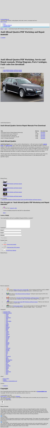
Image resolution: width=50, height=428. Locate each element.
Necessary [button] (3, 414)
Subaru (7, 366)
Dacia (7, 339)
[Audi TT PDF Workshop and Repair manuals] (5, 182)
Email (2, 232)
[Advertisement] (25, 10)
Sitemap (4, 379)
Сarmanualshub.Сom (42, 391)
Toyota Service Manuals (11, 250)
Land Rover (8, 356)
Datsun (7, 344)
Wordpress (18, 396)
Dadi (7, 341)
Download (43, 132)
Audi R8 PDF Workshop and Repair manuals (12, 192)
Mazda (7, 358)
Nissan (7, 362)
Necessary (4, 416)
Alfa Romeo (8, 317)
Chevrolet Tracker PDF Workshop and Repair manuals (27, 297)
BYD (7, 330)
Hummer (7, 349)
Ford (7, 345)
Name (2, 230)
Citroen (7, 338)
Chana (7, 332)
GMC (7, 347)
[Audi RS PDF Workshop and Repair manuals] (5, 186)
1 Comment (3, 37)
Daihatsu (7, 343)
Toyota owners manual (11, 244)
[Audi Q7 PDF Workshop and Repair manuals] (5, 195)
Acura (7, 315)
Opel (7, 363)
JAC (7, 354)
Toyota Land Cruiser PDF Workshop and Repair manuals (26, 301)
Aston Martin (8, 321)
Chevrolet (8, 336)
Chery (7, 335)
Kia (6, 355)
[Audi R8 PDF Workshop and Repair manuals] (5, 190)
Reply (4, 212)
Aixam (7, 316)
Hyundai (7, 350)
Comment (3, 227)
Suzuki (7, 368)
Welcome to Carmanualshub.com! (10, 381)
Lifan (7, 357)
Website (2, 235)
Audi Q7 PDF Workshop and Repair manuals (12, 196)
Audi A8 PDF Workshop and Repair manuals (12, 70)
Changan (7, 334)
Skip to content (4, 21)
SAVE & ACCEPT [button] (5, 426)
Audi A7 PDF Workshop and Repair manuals (12, 71)
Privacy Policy (6, 378)
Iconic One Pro (4, 396)
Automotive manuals (7, 313)
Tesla (7, 369)
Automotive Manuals (7, 25)
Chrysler (7, 337)
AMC (7, 318)
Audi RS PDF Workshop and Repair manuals (12, 187)
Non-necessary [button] (4, 420)
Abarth (7, 314)
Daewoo (7, 342)
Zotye (7, 374)
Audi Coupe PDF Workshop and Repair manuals (31, 199)
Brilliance (8, 327)
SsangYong (8, 365)
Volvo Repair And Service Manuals (22, 293)
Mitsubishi (8, 361)
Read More (8, 398)
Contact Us (5, 385)
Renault (7, 364)
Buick (7, 329)
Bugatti (7, 328)
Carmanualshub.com (5, 19)
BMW (7, 325)
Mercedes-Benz (9, 359)
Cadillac (7, 331)
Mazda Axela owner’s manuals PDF (21, 289)
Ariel (7, 320)
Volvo (7, 372)
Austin (7, 323)
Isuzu (7, 351)
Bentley (7, 324)
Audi (6, 28)
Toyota (7, 370)
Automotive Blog (6, 26)
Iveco (7, 352)
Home (4, 23)
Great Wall (8, 348)
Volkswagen (8, 371)
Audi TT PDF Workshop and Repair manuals (12, 183)
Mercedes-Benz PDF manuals (13, 247)
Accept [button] (4, 398)
